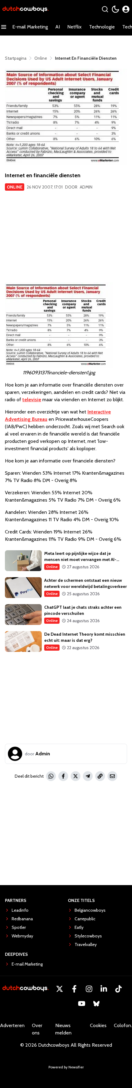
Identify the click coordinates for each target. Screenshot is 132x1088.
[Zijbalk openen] (3, 27)
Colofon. (123, 1025)
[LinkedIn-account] (103, 989)
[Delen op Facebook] (63, 776)
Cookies (98, 1025)
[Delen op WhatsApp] (51, 776)
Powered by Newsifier (66, 1067)
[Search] (105, 9)
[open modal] (126, 9)
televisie (31, 399)
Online (14, 187)
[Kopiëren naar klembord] (100, 776)
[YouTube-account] (81, 1003)
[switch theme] (115, 9)
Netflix (74, 27)
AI (57, 27)
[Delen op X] (75, 776)
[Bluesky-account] (96, 1003)
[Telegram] (88, 776)
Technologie (102, 27)
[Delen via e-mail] (112, 776)
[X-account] (59, 989)
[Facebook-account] (74, 989)
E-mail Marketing (30, 27)
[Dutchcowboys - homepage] (25, 9)
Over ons (37, 1029)
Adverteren (12, 1025)
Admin (86, 187)
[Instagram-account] (89, 989)
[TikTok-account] (118, 989)
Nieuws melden (63, 1029)
